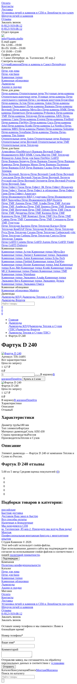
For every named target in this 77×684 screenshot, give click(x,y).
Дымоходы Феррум (28, 329)
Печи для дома (10, 571)
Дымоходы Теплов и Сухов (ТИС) (29, 332)
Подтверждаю (10, 558)
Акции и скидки (11, 587)
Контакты (7, 6)
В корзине (25, 400)
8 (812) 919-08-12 (11, 25)
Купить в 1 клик (32, 379)
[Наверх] (2, 681)
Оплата (5, 2)
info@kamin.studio (12, 38)
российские (8, 509)
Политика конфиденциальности (21, 565)
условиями (57, 663)
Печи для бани (10, 574)
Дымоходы (15, 322)
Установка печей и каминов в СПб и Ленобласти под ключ (37, 12)
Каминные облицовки (15, 581)
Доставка (7, 9)
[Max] (2, 35)
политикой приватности (25, 554)
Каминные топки (12, 578)
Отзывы (6, 19)
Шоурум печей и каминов (17, 15)
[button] (19, 670)
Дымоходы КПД (19, 326)
